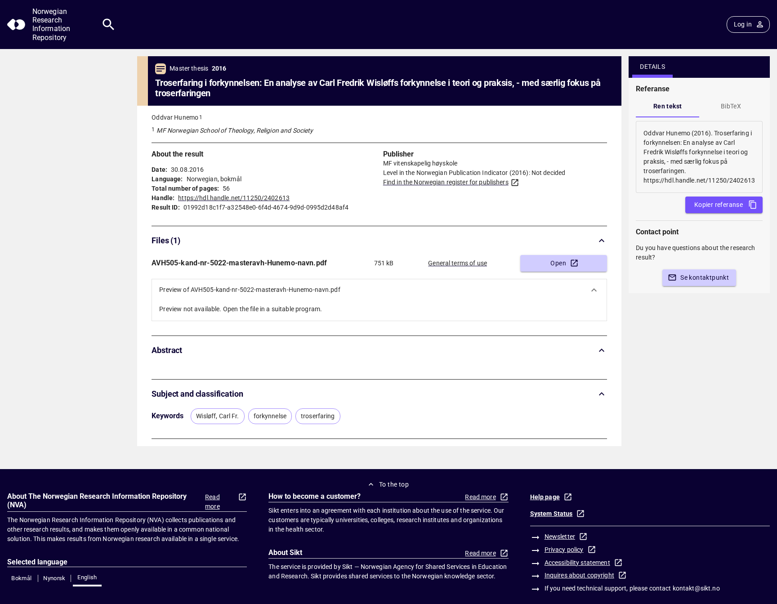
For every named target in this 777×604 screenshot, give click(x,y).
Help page (545, 497)
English (87, 577)
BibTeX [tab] (731, 106)
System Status (551, 513)
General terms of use (457, 263)
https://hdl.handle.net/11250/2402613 (234, 197)
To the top (394, 484)
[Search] (108, 24)
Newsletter (560, 536)
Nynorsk (54, 578)
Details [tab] (652, 66)
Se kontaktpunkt (704, 277)
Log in (743, 24)
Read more (212, 501)
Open (558, 263)
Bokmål (21, 578)
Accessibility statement (577, 562)
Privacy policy (564, 549)
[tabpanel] (699, 157)
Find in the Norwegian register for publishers (446, 182)
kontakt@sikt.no (696, 588)
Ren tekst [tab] (667, 106)
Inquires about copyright (579, 575)
